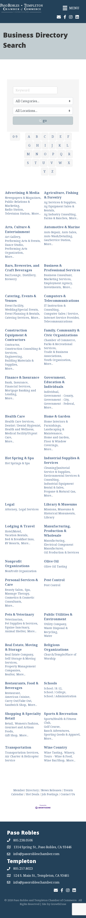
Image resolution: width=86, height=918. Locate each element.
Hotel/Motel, (13, 531)
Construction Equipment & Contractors (16, 335)
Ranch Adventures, (57, 731)
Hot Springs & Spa (17, 463)
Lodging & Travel (20, 526)
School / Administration (60, 696)
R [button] (69, 154)
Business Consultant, (58, 275)
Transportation (18, 747)
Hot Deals (32, 794)
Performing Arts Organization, (16, 250)
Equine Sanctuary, (17, 627)
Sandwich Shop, (16, 705)
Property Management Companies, (20, 668)
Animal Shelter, (15, 631)
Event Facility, (14, 305)
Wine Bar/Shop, (54, 760)
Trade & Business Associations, (56, 354)
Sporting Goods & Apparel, (62, 734)
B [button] (37, 136)
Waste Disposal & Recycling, (56, 630)
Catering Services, (17, 317)
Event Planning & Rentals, (22, 313)
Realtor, (10, 674)
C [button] (45, 136)
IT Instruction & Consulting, (55, 307)
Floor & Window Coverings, (55, 443)
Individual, (51, 392)
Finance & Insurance (22, 377)
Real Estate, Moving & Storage (21, 647)
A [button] (29, 136)
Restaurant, (13, 693)
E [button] (61, 136)
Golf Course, (52, 727)
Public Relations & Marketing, (17, 204)
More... (36, 213)
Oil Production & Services (61, 552)
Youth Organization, (57, 360)
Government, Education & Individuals (55, 382)
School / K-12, (53, 688)
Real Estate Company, (19, 654)
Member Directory (26, 790)
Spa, (28, 590)
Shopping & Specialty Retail (23, 715)
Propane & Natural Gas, (60, 491)
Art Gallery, (13, 237)
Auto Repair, (52, 232)
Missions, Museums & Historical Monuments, (59, 511)
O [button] (45, 154)
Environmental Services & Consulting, (62, 477)
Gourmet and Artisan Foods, (19, 729)
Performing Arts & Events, (23, 241)
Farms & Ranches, (56, 218)
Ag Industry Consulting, (60, 214)
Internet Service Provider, (61, 317)
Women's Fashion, (27, 723)
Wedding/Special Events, (22, 309)
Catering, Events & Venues (20, 298)
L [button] (68, 145)
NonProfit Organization (21, 571)
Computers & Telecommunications (61, 298)
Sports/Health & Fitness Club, (60, 721)
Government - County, (59, 395)
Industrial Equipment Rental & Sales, (59, 485)
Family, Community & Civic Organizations (62, 332)
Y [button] (45, 171)
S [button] (28, 163)
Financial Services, (18, 386)
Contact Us (68, 794)
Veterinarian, (14, 619)
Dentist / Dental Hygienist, (23, 425)
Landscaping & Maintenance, (54, 431)
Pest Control (54, 580)
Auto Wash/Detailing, (58, 236)
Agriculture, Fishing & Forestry (61, 195)
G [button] (29, 145)
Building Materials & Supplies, (19, 362)
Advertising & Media (22, 192)
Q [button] (61, 154)
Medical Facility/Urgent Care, (21, 435)
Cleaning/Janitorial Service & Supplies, (57, 470)
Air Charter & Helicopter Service (22, 758)
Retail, (9, 723)
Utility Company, (55, 624)
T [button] (36, 163)
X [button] (69, 163)
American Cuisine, (17, 697)
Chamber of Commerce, (60, 340)
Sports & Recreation (60, 713)
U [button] (43, 163)
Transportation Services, (22, 752)
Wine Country (55, 747)
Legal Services (29, 509)
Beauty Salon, (14, 590)
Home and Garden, (57, 437)
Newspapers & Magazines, (23, 198)
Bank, (9, 382)
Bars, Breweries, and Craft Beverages (22, 267)
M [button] (28, 154)
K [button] (60, 145)
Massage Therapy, (17, 593)
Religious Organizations (56, 647)
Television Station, (17, 213)
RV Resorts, (12, 543)
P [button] (53, 154)
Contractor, (12, 345)
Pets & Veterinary (19, 614)
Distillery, (29, 275)
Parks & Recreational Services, (58, 346)
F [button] (68, 136)
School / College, (55, 692)
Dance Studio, (14, 245)
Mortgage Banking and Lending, (20, 392)
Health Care (15, 416)
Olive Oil (51, 561)
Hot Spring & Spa (19, 458)
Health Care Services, (19, 421)
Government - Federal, (59, 403)
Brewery (11, 279)
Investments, (53, 287)
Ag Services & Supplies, (60, 202)
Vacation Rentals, (16, 535)
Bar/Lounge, (13, 275)
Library (49, 517)
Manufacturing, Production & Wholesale (57, 531)
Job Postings (50, 794)
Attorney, (11, 509)
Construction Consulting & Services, (23, 351)
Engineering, (14, 356)
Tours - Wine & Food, (58, 756)
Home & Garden (57, 416)
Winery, (69, 752)
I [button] (45, 145)
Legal (9, 504)
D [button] (53, 136)
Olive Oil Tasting (55, 566)
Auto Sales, (69, 232)
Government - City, (56, 399)
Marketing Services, (57, 279)
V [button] (52, 163)
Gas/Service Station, (57, 240)
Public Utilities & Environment (58, 616)
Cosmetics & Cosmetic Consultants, (19, 599)
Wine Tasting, (53, 752)
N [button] (37, 154)
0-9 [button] (15, 136)
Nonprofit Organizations (17, 563)
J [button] (52, 145)
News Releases (51, 790)
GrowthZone (58, 904)
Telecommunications (58, 321)
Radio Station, (14, 209)
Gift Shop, (11, 735)
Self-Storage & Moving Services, (20, 660)
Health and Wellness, (19, 429)
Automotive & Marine (62, 227)
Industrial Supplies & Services (62, 460)
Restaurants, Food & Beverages (21, 685)
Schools (50, 683)
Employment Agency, (58, 283)
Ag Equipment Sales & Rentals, (59, 208)
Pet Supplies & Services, (21, 623)
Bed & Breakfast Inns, (19, 539)
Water (48, 636)
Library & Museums (60, 504)
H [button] (37, 145)
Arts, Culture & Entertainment (17, 229)
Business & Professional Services (62, 267)
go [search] (45, 120)
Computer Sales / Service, (61, 313)
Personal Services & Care (21, 582)
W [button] (60, 163)
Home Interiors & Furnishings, (56, 423)
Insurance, (21, 382)
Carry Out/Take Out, (18, 701)
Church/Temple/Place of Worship (60, 656)
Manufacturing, (54, 540)
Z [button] (52, 171)
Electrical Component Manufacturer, (58, 546)
